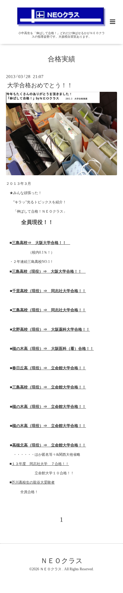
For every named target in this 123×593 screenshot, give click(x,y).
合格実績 (61, 59)
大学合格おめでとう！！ (40, 85)
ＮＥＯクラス (62, 561)
